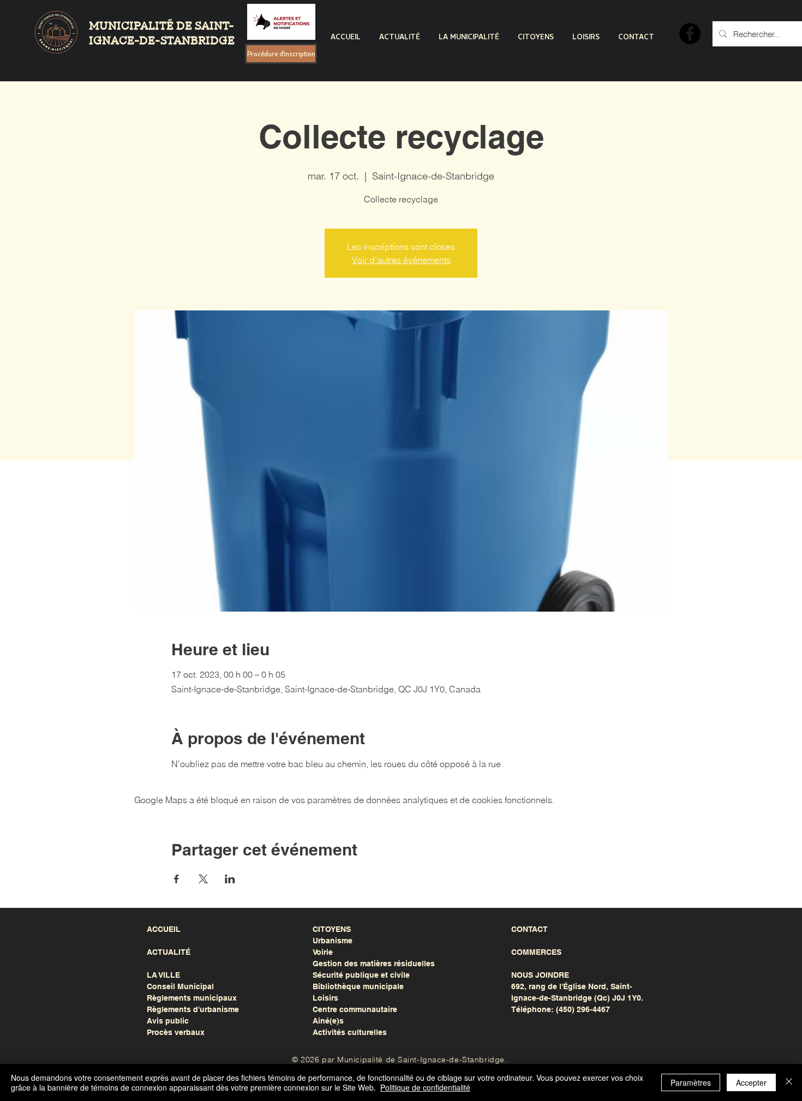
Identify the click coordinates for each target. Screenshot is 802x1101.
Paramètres (691, 1082)
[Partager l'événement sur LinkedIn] (230, 879)
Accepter (751, 1082)
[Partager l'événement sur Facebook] (176, 879)
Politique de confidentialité (425, 1087)
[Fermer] (788, 1082)
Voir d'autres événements (401, 259)
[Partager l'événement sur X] (203, 879)
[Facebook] (690, 33)
